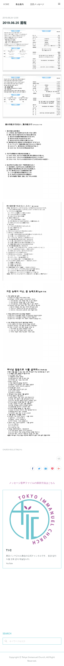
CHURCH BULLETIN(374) (12, 449)
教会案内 (20, 4)
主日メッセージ (37, 4)
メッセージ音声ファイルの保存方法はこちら (32, 482)
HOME (6, 4)
